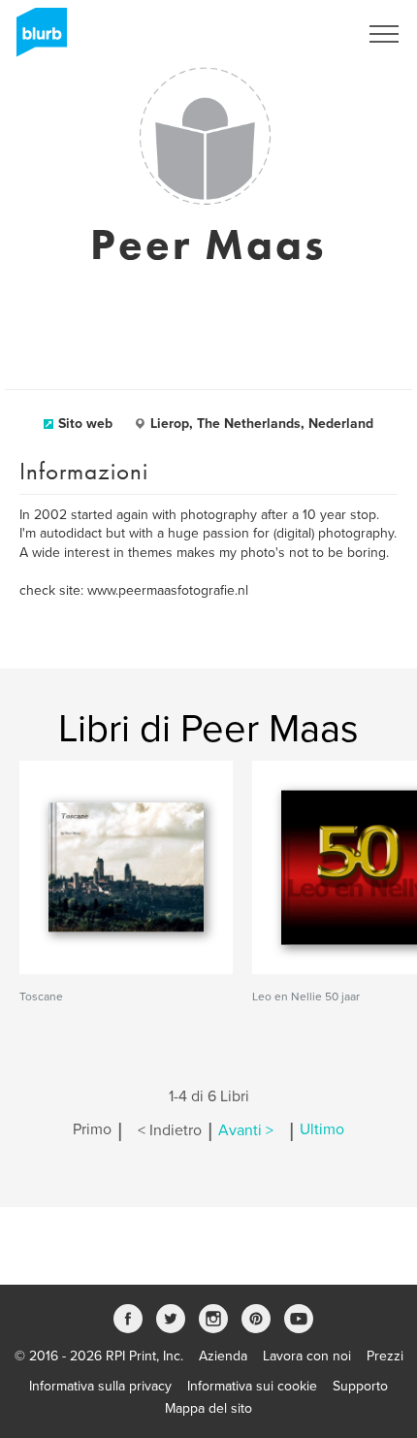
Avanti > (245, 1130)
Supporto (360, 1386)
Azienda (223, 1356)
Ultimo (322, 1130)
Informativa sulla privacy (100, 1386)
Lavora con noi (307, 1356)
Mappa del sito (208, 1408)
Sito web (85, 423)
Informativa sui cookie (252, 1386)
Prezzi (385, 1356)
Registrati (304, 34)
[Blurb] (36, 39)
